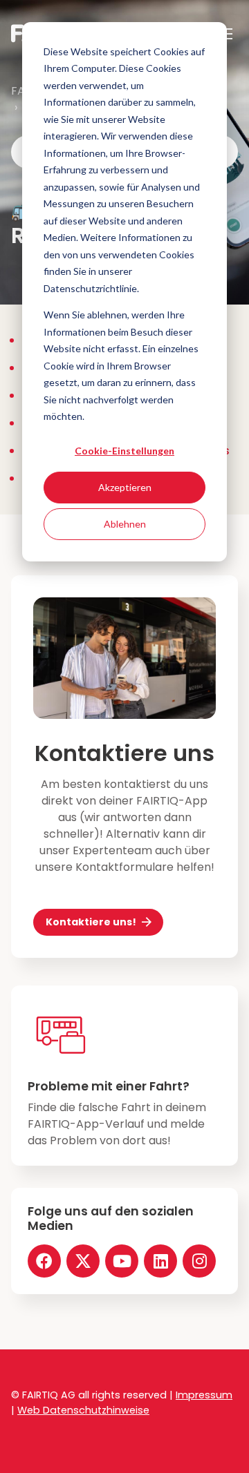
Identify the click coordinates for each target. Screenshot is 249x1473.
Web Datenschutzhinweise (83, 1410)
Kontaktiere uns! (91, 922)
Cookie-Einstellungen (124, 450)
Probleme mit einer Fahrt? (109, 1086)
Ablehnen (125, 524)
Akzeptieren (124, 487)
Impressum (204, 1395)
